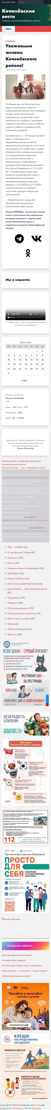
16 (42, 360)
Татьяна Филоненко (25, 448)
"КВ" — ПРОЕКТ (15, 547)
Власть (10, 563)
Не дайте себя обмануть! (14, 960)
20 (26, 364)
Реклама (11, 623)
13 (26, 360)
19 (20, 364)
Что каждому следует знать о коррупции (22, 965)
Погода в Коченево (15, 398)
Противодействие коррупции (21, 613)
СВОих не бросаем (16, 629)
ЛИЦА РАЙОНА (15, 578)
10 (9, 360)
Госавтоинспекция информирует (23, 568)
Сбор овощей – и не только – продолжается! (25, 970)
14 (31, 360)
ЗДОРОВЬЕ (13, 573)
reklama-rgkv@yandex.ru (37, 528)
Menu (8, 28)
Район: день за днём (17, 618)
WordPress (18, 1108)
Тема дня (11, 634)
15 (37, 360)
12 (20, 360)
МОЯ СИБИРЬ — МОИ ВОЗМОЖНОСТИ (27, 589)
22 (37, 364)
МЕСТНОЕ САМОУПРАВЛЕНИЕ (22, 584)
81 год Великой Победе (19, 552)
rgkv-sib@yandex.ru (30, 517)
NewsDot (36, 1108)
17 (9, 364)
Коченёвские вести (18, 13)
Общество (12, 602)
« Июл (24, 380)
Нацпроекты (13, 597)
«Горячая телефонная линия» (16, 976)
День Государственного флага (17, 955)
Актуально (10, 41)
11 (14, 360)
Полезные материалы (18, 608)
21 (31, 364)
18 (14, 364)
